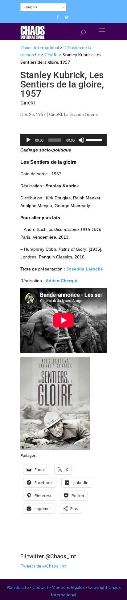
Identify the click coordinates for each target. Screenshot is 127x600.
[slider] (95, 139)
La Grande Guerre (81, 114)
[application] (63, 140)
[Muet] (81, 140)
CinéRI (51, 54)
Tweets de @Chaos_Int (43, 565)
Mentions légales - (70, 587)
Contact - (42, 587)
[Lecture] (28, 140)
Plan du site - (19, 587)
